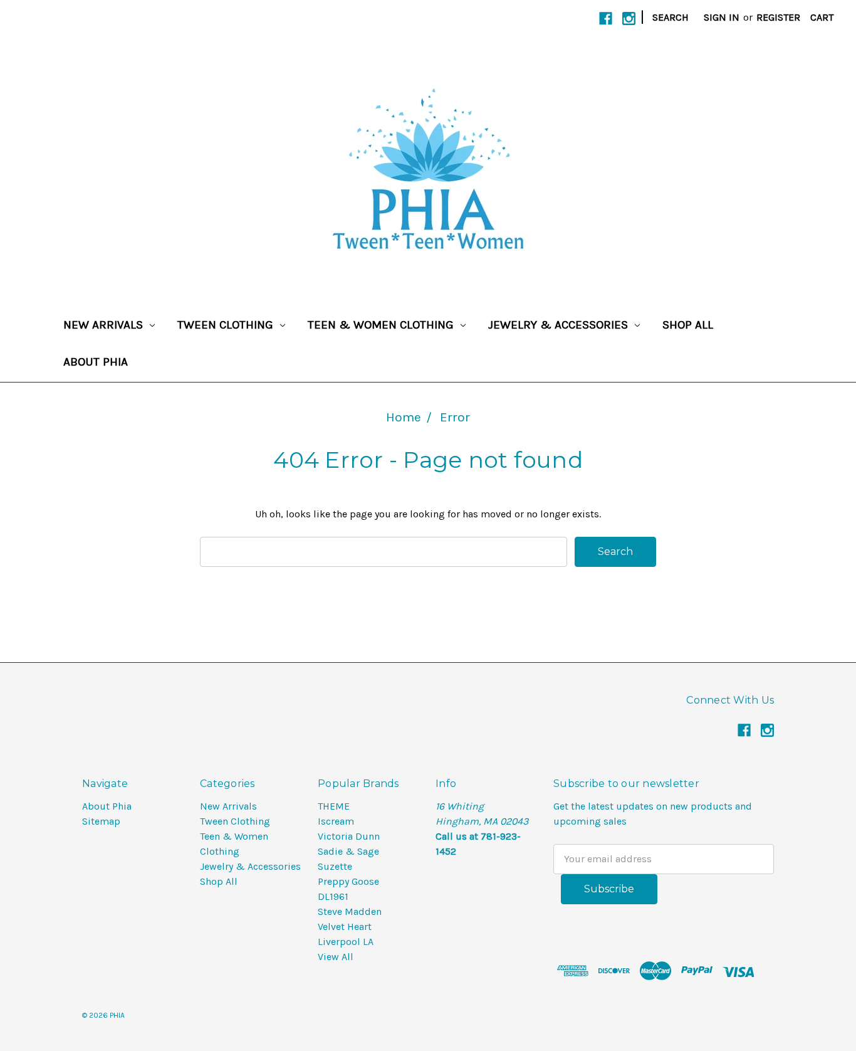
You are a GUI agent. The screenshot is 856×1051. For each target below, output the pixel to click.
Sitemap (101, 821)
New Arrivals (104, 325)
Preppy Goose (348, 881)
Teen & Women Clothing (382, 325)
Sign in (721, 17)
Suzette (335, 866)
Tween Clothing (226, 325)
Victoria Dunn (349, 836)
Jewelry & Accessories (559, 325)
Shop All (687, 325)
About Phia (95, 362)
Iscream (336, 821)
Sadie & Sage (348, 851)
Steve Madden (350, 911)
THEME (334, 806)
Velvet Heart (345, 926)
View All (335, 957)
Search (670, 17)
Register (778, 17)
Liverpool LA (345, 942)
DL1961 (333, 896)
